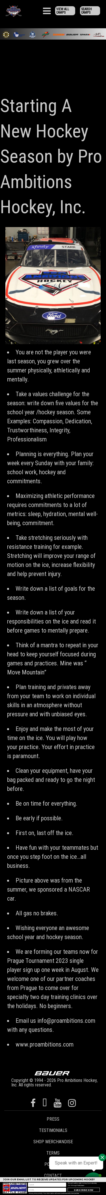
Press (53, 1119)
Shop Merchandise (53, 1141)
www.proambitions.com (44, 1044)
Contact (53, 1175)
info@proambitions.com (66, 1020)
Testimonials (53, 1130)
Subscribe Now (83, 1190)
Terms (53, 1153)
